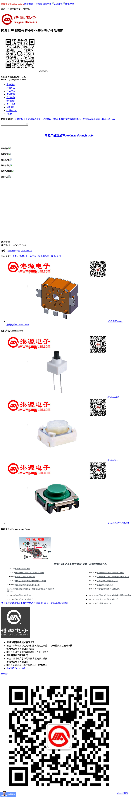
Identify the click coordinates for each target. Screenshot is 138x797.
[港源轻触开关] (19, 23)
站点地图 (47, 4)
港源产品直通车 (69, 135)
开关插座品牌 (87, 119)
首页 (14, 256)
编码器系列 (43, 256)
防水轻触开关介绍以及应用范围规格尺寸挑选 (113, 577)
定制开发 (10, 94)
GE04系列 (56, 256)
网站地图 (63, 603)
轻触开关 (10, 88)
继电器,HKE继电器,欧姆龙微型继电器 (63, 119)
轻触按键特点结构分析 (23, 595)
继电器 (21, 603)
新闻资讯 (10, 101)
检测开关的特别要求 (22, 569)
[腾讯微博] (68, 4)
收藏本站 (28, 4)
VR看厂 (10, 114)
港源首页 (10, 84)
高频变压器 (109, 119)
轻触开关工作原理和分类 (24, 599)
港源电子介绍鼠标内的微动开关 (108, 589)
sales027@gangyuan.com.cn (20, 250)
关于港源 (10, 104)
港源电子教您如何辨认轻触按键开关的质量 (30, 581)
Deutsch (20, 4)
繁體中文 (5, 4)
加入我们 (10, 107)
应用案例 (10, 97)
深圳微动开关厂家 (36, 119)
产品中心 (10, 91)
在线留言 (37, 4)
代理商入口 (11, 110)
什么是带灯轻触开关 (104, 603)
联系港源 (55, 603)
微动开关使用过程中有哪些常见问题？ (110, 573)
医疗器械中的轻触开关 (105, 585)
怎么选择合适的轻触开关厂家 (107, 581)
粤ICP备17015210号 (15, 668)
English (13, 4)
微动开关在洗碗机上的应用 (25, 577)
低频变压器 (99, 119)
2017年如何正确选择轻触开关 (107, 599)
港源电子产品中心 (27, 256)
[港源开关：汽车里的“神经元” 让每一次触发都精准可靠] (35, 559)
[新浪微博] (57, 4)
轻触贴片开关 (21, 119)
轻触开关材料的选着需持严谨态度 (27, 585)
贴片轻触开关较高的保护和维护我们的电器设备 (114, 595)
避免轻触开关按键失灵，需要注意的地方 (29, 573)
